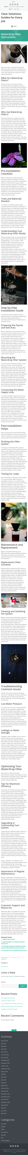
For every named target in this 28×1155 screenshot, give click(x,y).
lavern (7, 957)
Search (3, 982)
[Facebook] (10, 4)
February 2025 (5, 1088)
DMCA (13, 1)
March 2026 (4, 1052)
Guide (2, 1129)
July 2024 (3, 1108)
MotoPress (12, 1151)
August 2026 (4, 1041)
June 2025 (3, 1077)
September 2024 (5, 1102)
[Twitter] (13, 4)
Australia (3, 1124)
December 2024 (5, 1094)
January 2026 (4, 1057)
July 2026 (3, 1043)
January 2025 (4, 1091)
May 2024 (3, 1113)
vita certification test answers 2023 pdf (12, 1003)
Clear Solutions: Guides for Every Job (18, 1149)
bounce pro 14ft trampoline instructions (14, 950)
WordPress (14, 1152)
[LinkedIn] (15, 4)
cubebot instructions (8, 939)
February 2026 (5, 1055)
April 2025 (3, 1083)
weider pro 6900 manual (8, 1001)
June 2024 (3, 1111)
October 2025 (4, 1066)
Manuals (3, 1135)
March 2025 (4, 1085)
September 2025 (5, 1069)
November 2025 (5, 1063)
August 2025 (4, 1071)
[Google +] (17, 4)
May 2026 (3, 1046)
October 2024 (4, 1099)
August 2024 (4, 1105)
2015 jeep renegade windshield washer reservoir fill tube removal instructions (13, 947)
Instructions (4, 966)
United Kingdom (5, 1140)
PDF (2, 1138)
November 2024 (5, 1097)
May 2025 (3, 1080)
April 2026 (3, 1049)
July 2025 (3, 1074)
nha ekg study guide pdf (8, 998)
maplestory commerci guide (9, 1009)
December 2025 (5, 1060)
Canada (3, 1126)
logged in (11, 976)
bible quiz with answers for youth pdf (11, 1006)
